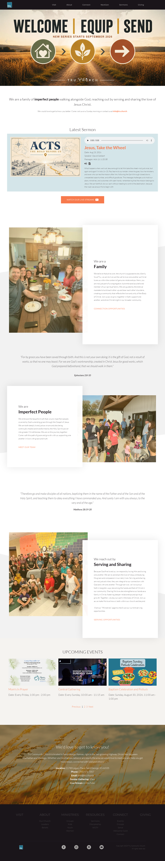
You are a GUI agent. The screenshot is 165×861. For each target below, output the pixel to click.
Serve (120, 827)
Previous (76, 706)
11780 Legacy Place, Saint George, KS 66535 (87, 768)
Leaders (45, 824)
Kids (70, 824)
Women (70, 831)
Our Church (45, 821)
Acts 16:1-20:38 (100, 159)
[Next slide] (158, 41)
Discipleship (95, 824)
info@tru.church (86, 775)
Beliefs (45, 827)
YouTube (90, 782)
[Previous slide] (6, 41)
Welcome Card (120, 831)
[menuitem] (54, 4)
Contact (120, 834)
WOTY (95, 827)
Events (120, 821)
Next (91, 706)
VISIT (19, 815)
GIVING (145, 815)
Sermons (95, 821)
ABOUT (45, 815)
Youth (70, 827)
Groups (70, 821)
